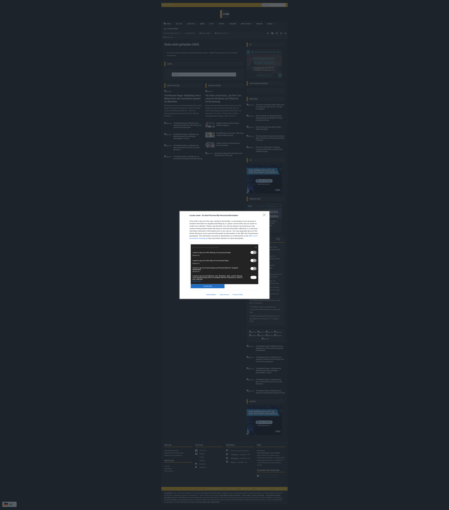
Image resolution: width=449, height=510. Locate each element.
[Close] (265, 215)
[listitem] (224, 247)
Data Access (224, 294)
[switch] (253, 252)
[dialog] (224, 255)
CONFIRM (207, 286)
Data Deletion (211, 294)
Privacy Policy (238, 294)
